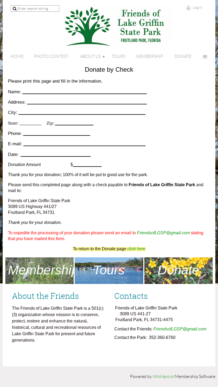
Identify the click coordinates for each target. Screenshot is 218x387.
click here (136, 248)
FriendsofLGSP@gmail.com (163, 233)
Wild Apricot (163, 376)
